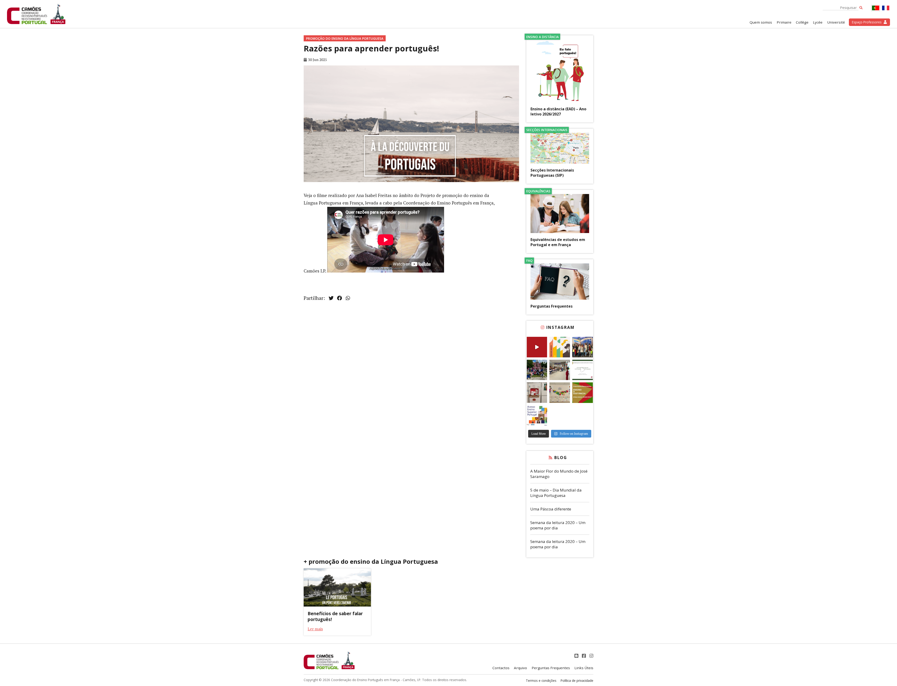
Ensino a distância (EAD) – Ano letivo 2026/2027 (558, 111)
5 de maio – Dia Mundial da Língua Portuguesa (556, 492)
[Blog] (577, 656)
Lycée (817, 22)
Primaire (784, 22)
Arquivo (520, 667)
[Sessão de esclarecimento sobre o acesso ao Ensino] (537, 415)
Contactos (500, 667)
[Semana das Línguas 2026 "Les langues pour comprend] (559, 392)
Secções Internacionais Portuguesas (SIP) (552, 173)
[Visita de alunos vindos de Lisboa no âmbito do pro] (559, 370)
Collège (802, 22)
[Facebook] (584, 656)
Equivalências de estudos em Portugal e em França (557, 242)
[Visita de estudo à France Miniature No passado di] (537, 370)
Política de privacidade (577, 680)
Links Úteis (583, 667)
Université (836, 22)
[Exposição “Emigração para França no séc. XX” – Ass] (537, 392)
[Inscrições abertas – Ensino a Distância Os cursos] (582, 392)
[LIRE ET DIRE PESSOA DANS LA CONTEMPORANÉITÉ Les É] (559, 347)
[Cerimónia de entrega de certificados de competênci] (582, 370)
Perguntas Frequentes (551, 306)
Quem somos (761, 22)
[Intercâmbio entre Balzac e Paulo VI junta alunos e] (582, 347)
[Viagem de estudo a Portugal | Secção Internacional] (537, 347)
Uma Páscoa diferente (550, 509)
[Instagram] (591, 656)
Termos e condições (541, 680)
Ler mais (315, 629)
